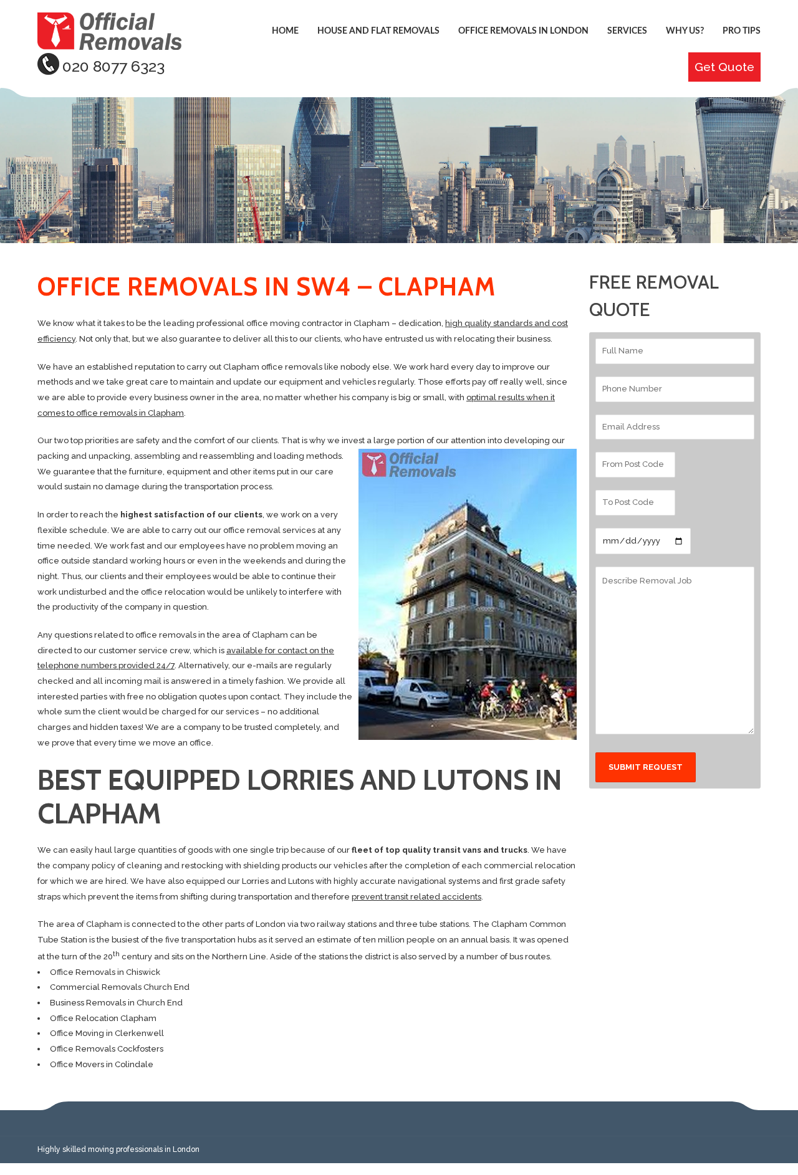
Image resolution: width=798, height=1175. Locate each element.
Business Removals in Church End (116, 1002)
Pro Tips (742, 31)
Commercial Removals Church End (120, 987)
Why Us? (685, 31)
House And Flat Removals (378, 31)
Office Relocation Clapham (103, 1018)
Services (627, 31)
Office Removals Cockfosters (106, 1048)
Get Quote (724, 67)
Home (285, 31)
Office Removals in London (523, 31)
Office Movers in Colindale (101, 1064)
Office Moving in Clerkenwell (107, 1033)
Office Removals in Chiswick (105, 972)
